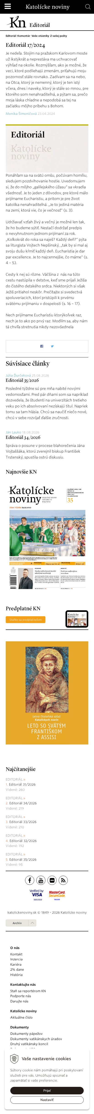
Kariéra (15, 964)
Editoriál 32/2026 (23, 841)
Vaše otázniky (40, 35)
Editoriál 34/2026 (23, 437)
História (16, 975)
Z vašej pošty (58, 35)
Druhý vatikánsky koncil (29, 1044)
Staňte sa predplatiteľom (25, 619)
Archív (17, 923)
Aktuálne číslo (21, 1017)
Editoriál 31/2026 (22, 784)
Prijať (47, 1090)
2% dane (17, 969)
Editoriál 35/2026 (22, 380)
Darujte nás (19, 1001)
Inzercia (16, 959)
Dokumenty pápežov (26, 1033)
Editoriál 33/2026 (23, 822)
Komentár (23, 35)
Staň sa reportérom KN (28, 991)
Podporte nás (20, 996)
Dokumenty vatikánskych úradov (36, 1039)
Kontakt (16, 954)
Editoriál (11, 35)
